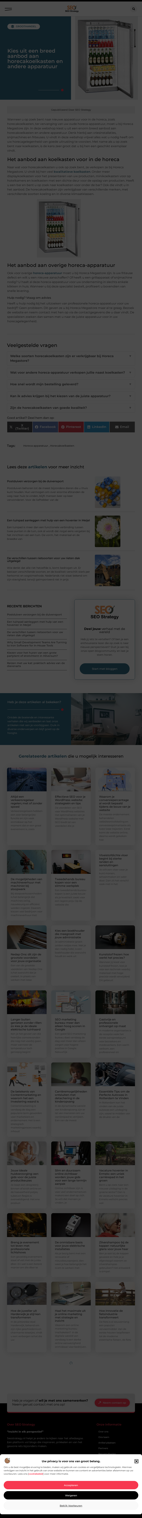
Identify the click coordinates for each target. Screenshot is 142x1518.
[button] (136, 1461)
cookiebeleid (36, 1473)
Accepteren (71, 1485)
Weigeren (71, 1495)
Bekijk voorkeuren (71, 1505)
